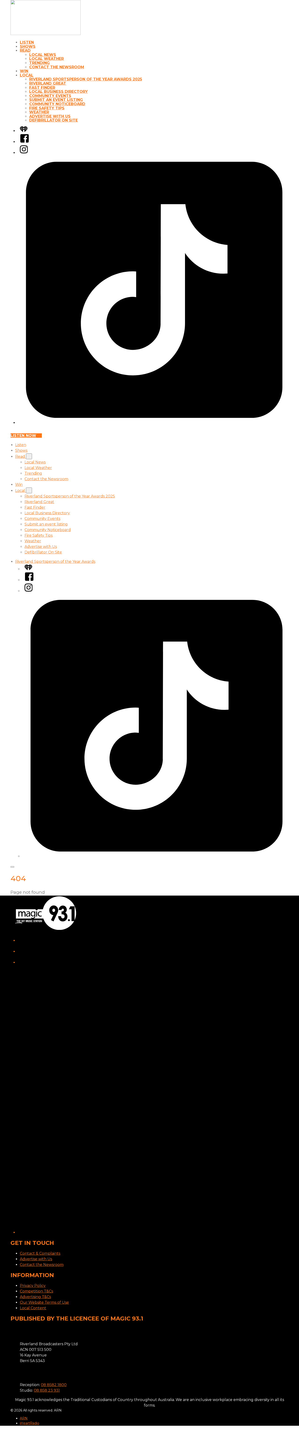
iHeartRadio (29, 1423)
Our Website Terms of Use (44, 1302)
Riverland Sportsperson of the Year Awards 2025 (85, 79)
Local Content (33, 1308)
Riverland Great (47, 83)
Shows (28, 46)
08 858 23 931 (47, 1390)
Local (26, 75)
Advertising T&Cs (35, 1297)
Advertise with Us (50, 116)
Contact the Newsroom (56, 67)
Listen (27, 42)
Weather (39, 112)
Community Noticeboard (57, 104)
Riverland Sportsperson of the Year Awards (55, 561)
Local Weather (46, 58)
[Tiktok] (154, 422)
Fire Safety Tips (46, 108)
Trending (39, 63)
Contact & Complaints (40, 1253)
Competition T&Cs (36, 1291)
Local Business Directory (58, 91)
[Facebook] (24, 142)
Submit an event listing (56, 100)
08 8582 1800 (54, 1385)
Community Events (50, 96)
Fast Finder (42, 87)
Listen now (23, 435)
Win (24, 71)
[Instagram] (24, 153)
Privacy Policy (33, 1285)
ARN (24, 1418)
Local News (42, 55)
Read (25, 50)
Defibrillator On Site (53, 120)
